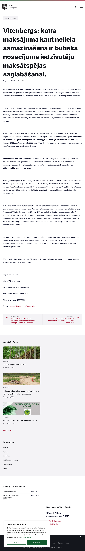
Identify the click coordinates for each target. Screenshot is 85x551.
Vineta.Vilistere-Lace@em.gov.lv (22, 306)
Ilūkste (12, 5)
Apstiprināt (36, 542)
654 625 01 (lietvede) (53, 521)
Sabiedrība (22, 81)
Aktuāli (6, 361)
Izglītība (6, 456)
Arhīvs (5, 452)
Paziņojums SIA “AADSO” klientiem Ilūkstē (20, 420)
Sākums (7, 18)
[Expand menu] (81, 7)
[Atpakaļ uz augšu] (80, 537)
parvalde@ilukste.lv (52, 524)
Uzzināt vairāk (26, 537)
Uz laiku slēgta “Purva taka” (14, 364)
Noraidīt (16, 542)
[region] (27, 534)
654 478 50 (35, 495)
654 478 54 (35, 492)
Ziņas (14, 18)
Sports (5, 468)
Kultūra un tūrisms (10, 460)
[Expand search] (75, 7)
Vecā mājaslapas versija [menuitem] (61, 543)
